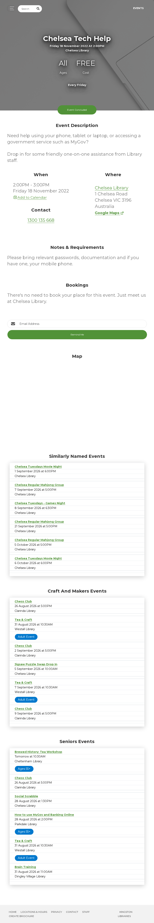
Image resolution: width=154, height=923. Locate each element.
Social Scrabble (26, 796)
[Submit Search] (38, 8)
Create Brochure (21, 916)
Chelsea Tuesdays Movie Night (38, 466)
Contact (72, 911)
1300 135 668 (40, 220)
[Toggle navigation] (11, 8)
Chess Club (23, 601)
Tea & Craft (23, 619)
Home (13, 911)
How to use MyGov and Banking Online (44, 815)
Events (138, 8)
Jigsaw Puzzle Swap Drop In (36, 664)
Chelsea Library (111, 188)
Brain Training (25, 867)
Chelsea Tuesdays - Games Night (40, 503)
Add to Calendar (32, 197)
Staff (86, 911)
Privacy (56, 911)
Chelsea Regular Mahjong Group (39, 485)
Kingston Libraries (125, 914)
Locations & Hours (34, 911)
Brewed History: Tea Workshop (38, 752)
